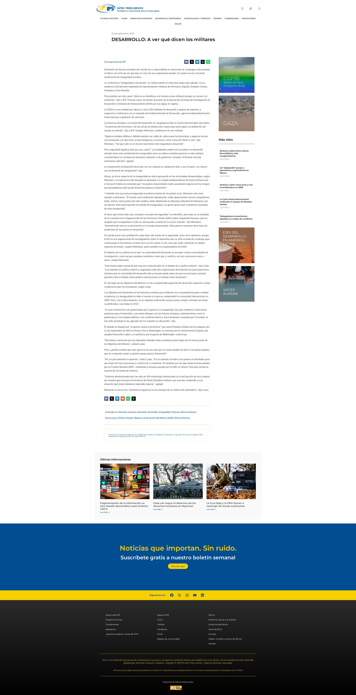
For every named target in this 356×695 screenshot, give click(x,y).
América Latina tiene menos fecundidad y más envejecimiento (234, 153)
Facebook (162, 629)
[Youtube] (194, 595)
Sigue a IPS (163, 615)
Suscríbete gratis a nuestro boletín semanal (178, 557)
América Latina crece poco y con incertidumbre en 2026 (236, 186)
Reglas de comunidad (168, 639)
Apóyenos (111, 629)
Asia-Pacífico (215, 629)
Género (217, 18)
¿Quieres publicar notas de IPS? (122, 634)
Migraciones (248, 18)
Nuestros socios (114, 619)
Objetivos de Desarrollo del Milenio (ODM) (153, 418)
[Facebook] (171, 595)
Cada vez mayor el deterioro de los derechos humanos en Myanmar (174, 504)
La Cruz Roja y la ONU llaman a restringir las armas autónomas (226, 504)
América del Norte (218, 624)
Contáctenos (112, 624)
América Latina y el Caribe (222, 619)
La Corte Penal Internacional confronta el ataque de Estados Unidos (236, 202)
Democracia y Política (115, 418)
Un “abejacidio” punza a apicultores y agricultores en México (234, 170)
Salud (178, 24)
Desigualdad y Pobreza (197, 18)
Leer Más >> (225, 159)
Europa (212, 634)
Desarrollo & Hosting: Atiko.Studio (178, 682)
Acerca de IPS (113, 615)
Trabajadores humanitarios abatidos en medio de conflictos (236, 217)
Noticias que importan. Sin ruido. (178, 548)
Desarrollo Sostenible (168, 18)
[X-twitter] (179, 595)
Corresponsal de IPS (115, 61)
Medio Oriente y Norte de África (225, 639)
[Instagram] (187, 595)
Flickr (160, 634)
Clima (124, 18)
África (212, 615)
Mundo (130, 418)
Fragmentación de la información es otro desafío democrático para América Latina (124, 506)
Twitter (161, 624)
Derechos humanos (141, 18)
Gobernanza (232, 18)
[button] (259, 9)
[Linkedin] (202, 595)
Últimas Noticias (109, 18)
